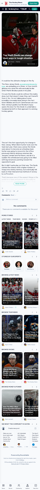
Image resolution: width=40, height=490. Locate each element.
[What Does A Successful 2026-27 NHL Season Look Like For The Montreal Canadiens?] (12, 291)
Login (34, 9)
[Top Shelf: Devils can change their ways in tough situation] (20, 40)
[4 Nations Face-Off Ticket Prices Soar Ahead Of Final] (12, 235)
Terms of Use (14, 464)
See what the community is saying (16, 424)
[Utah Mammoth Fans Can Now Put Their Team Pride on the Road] (12, 328)
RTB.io (22, 460)
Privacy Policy (25, 464)
